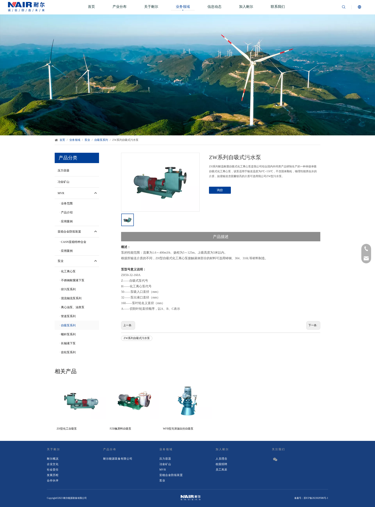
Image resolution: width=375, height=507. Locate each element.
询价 (220, 190)
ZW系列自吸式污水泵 (137, 338)
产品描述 (221, 236)
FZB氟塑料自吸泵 (120, 428)
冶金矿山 (63, 181)
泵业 (60, 261)
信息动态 (214, 6)
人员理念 (221, 458)
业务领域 (183, 6)
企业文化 (53, 464)
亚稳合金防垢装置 (69, 231)
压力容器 (63, 170)
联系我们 (278, 6)
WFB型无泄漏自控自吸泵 (178, 428)
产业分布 (119, 6)
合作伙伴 (53, 480)
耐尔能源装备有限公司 (117, 458)
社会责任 (53, 469)
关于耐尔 (151, 6)
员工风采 (221, 469)
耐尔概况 (53, 458)
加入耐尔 (246, 6)
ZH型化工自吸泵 (67, 428)
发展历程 (53, 475)
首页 (91, 6)
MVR (61, 193)
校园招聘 (221, 464)
